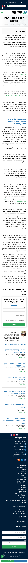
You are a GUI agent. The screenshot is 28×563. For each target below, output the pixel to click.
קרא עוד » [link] (22, 357)
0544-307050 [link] (20, 483)
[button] (2, 12)
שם (24, 307)
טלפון (23, 312)
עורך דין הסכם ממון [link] (21, 24)
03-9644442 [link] (21, 497)
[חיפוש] (8, 6)
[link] (14, 2)
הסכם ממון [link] (23, 74)
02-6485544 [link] (21, 475)
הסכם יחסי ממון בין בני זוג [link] (12, 96)
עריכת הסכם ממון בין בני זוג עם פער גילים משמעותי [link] (14, 392)
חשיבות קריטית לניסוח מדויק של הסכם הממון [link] (15, 351)
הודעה (23, 318)
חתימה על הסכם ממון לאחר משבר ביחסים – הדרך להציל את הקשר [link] (14, 420)
